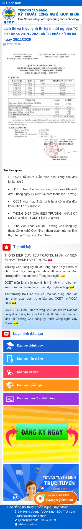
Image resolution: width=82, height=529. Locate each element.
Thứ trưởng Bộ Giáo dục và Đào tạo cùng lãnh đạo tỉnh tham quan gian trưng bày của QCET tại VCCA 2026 (41, 298)
